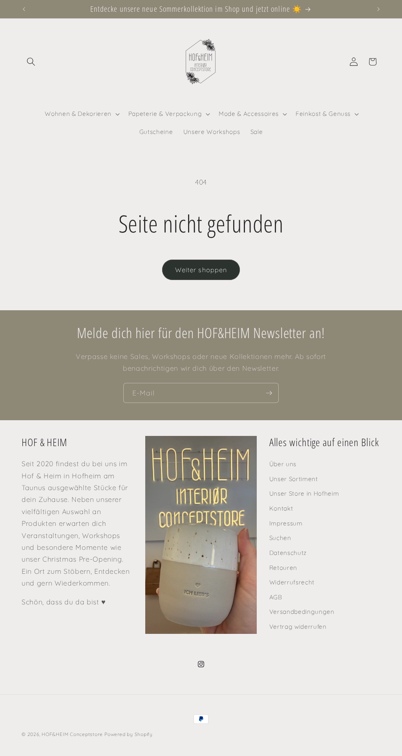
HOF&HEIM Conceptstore (72, 734)
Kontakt (281, 508)
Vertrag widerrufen (298, 626)
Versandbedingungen (301, 611)
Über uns (282, 464)
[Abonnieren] (268, 393)
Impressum (286, 523)
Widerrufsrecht (291, 582)
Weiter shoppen (201, 269)
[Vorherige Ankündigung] (24, 9)
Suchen (280, 538)
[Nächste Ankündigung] (378, 9)
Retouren (283, 567)
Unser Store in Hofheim (304, 493)
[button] (31, 61)
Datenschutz (288, 552)
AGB (275, 597)
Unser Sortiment (293, 479)
